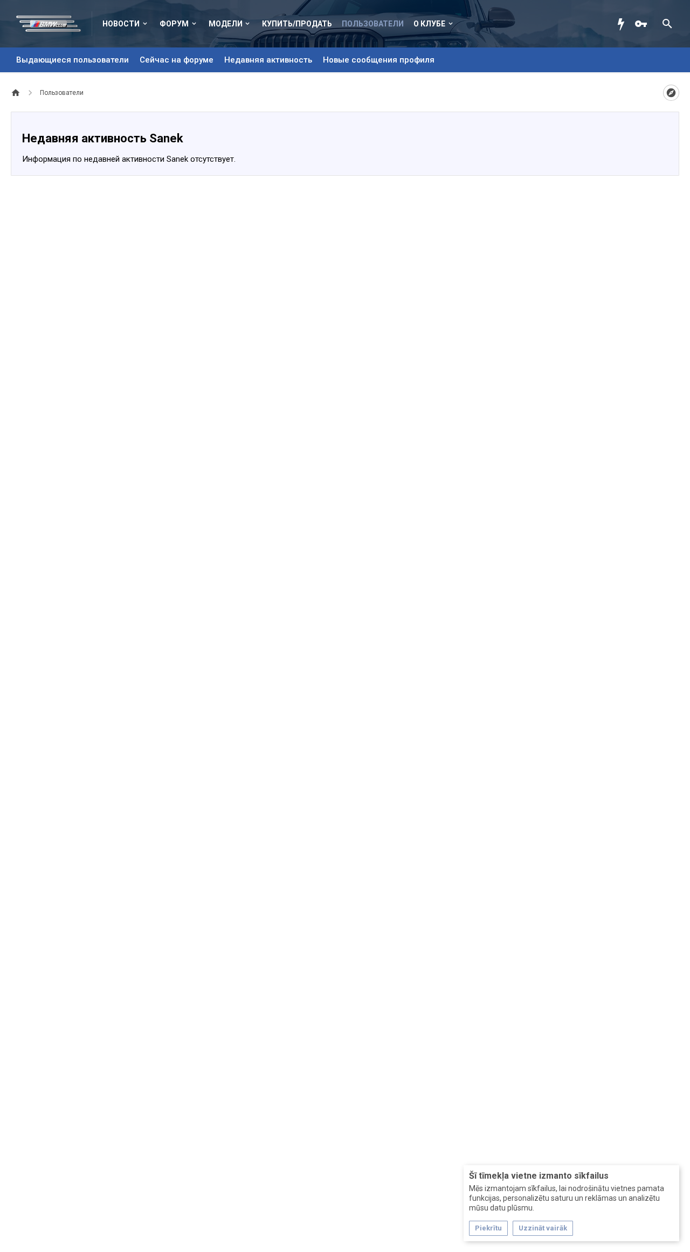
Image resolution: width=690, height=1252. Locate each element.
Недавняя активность (268, 60)
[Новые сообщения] (623, 23)
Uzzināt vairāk (543, 1228)
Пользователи (373, 23)
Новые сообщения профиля (378, 60)
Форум (174, 23)
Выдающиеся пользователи (72, 60)
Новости (121, 23)
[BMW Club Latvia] (54, 23)
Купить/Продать (297, 23)
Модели (226, 23)
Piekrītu (488, 1228)
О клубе (429, 23)
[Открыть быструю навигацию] (671, 93)
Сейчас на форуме (176, 60)
